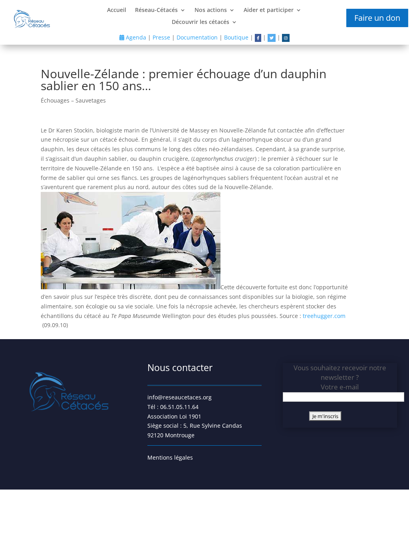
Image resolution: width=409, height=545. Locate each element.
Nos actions (211, 10)
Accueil (116, 10)
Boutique (236, 37)
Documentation (197, 37)
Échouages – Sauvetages (73, 100)
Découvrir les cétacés (200, 22)
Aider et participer (269, 10)
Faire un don (377, 17)
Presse (161, 37)
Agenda (135, 37)
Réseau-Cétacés (156, 10)
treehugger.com (324, 316)
